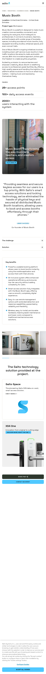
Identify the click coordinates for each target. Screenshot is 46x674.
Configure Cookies (23, 664)
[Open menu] (43, 3)
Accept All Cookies (23, 669)
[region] (23, 657)
